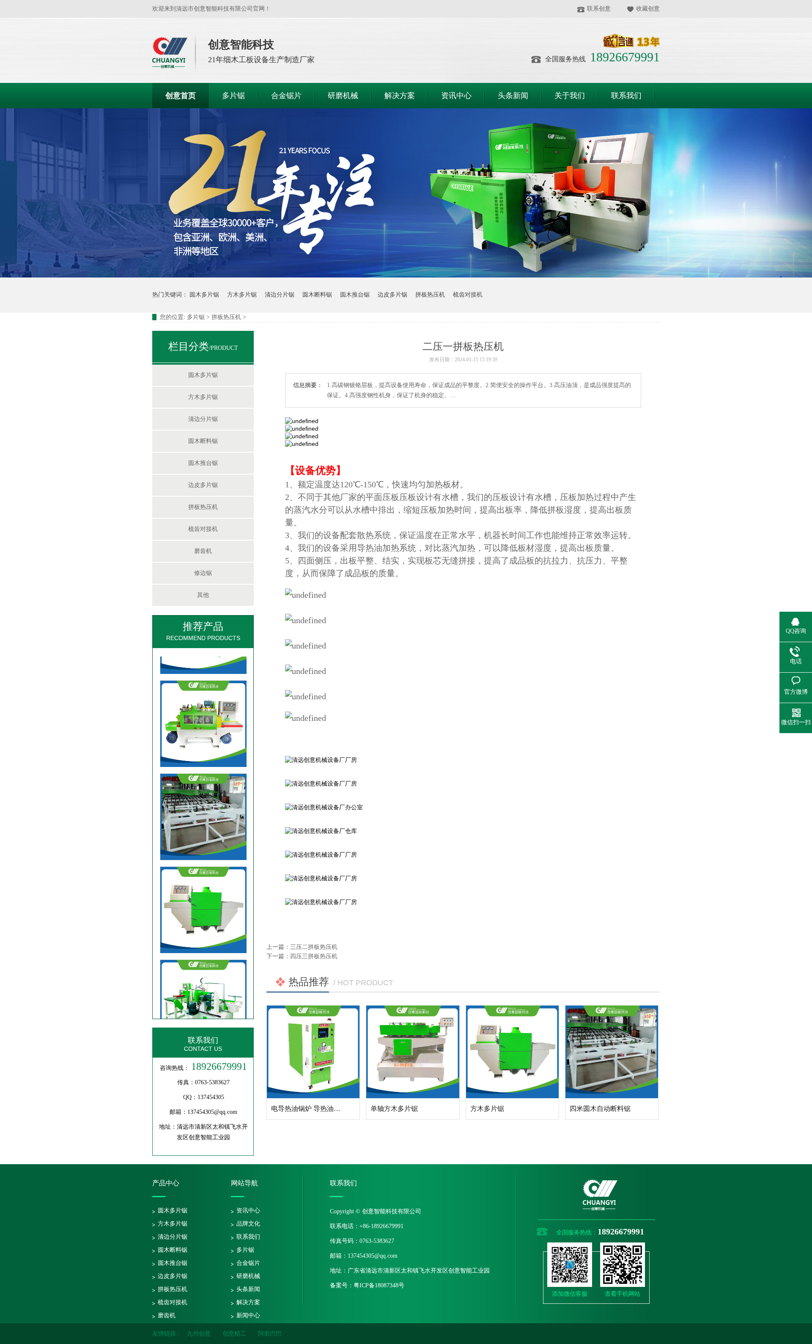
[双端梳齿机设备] (203, 1010)
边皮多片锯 (392, 294)
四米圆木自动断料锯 (600, 1108)
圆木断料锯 (317, 294)
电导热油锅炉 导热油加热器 (312, 1108)
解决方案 (248, 1302)
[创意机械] (174, 53)
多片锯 (196, 317)
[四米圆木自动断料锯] (203, 824)
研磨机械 (248, 1276)
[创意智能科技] (600, 1210)
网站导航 (244, 1183)
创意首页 (180, 95)
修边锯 (203, 573)
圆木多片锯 (204, 294)
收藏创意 (648, 8)
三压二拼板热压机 (313, 947)
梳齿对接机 (468, 294)
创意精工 (234, 1333)
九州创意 (199, 1333)
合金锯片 (248, 1263)
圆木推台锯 (355, 294)
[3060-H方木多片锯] (203, 731)
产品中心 (165, 1183)
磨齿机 (203, 551)
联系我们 (203, 1040)
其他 (203, 595)
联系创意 (599, 8)
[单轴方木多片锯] (412, 1052)
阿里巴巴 (270, 1333)
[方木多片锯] (203, 917)
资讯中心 (248, 1210)
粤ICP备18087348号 (379, 1285)
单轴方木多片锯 (394, 1108)
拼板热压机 (430, 294)
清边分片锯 (279, 294)
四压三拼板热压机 (313, 956)
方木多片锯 (242, 294)
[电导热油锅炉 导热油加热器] (313, 1052)
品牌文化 (248, 1223)
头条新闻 (248, 1289)
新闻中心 (248, 1315)
